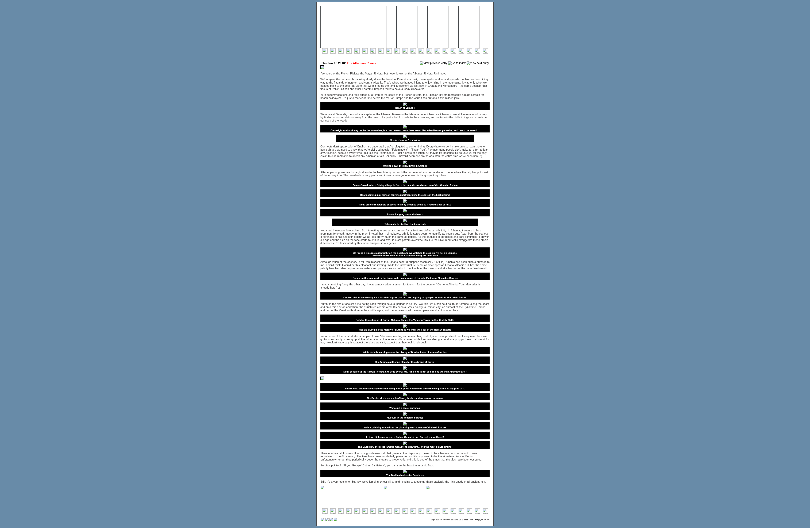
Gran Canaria (402, 27)
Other (474, 27)
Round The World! (353, 27)
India (422, 27)
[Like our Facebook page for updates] (327, 520)
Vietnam (391, 27)
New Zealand (443, 27)
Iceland (412, 27)
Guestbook (445, 520)
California (464, 27)
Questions (485, 27)
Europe (433, 27)
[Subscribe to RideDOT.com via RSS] (322, 520)
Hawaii (453, 27)
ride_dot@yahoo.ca (479, 520)
